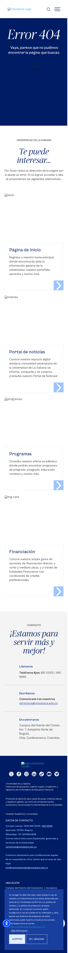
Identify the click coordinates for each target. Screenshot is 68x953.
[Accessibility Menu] (6, 923)
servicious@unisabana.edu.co (38, 703)
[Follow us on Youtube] (49, 774)
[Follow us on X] (11, 774)
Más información (19, 930)
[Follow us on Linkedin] (34, 774)
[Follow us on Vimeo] (56, 774)
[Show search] (48, 9)
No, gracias (36, 939)
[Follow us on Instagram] (26, 774)
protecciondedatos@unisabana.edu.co (27, 927)
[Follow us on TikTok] (41, 774)
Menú (57, 9)
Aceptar (17, 939)
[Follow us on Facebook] (19, 774)
